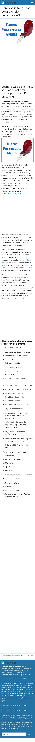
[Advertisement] (17, 64)
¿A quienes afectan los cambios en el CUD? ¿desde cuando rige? (17, 691)
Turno (14, 109)
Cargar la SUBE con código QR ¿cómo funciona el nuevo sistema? (16, 727)
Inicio (3, 705)
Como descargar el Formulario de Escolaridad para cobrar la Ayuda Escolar (16, 722)
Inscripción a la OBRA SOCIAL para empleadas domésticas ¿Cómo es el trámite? (16, 718)
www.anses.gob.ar (14, 193)
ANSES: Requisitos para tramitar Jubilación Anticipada (17, 684)
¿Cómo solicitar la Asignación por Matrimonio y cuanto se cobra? (16, 724)
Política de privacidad (13, 705)
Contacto (25, 705)
